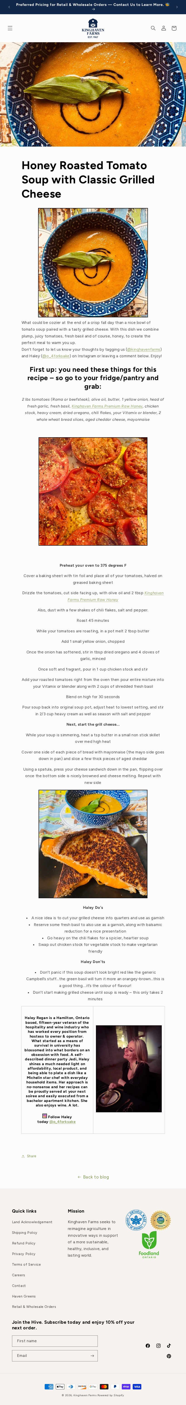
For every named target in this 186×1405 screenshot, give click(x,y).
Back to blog (96, 1177)
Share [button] (32, 1156)
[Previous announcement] (9, 7)
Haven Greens (24, 1296)
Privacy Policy (24, 1254)
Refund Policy (24, 1243)
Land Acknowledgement (32, 1222)
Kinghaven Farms (85, 1395)
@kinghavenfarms (143, 349)
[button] (10, 28)
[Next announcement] (177, 7)
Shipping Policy (24, 1233)
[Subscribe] (92, 1355)
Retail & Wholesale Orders (34, 1307)
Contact (19, 1286)
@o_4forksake (56, 356)
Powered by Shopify (111, 1395)
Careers (18, 1275)
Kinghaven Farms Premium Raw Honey (107, 406)
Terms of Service (26, 1264)
